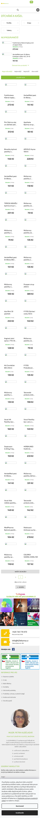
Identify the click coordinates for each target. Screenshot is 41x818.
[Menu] (38, 10)
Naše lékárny (7, 684)
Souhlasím (20, 813)
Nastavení (20, 806)
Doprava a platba (8, 677)
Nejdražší (26, 71)
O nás (5, 680)
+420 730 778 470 (19, 632)
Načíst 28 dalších (20, 571)
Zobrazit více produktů (19, 65)
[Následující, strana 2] (20, 577)
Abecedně (35, 71)
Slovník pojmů (7, 701)
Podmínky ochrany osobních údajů (13, 694)
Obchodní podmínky (9, 690)
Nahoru (21, 587)
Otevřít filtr (20, 77)
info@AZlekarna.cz (20, 641)
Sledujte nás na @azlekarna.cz (21, 596)
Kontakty (6, 687)
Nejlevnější (18, 71)
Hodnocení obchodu (9, 697)
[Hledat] (17, 10)
